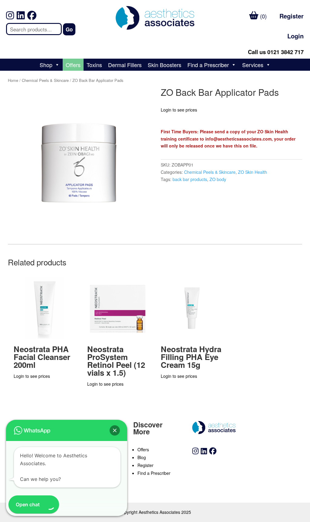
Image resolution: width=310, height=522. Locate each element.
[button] (115, 430)
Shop (46, 65)
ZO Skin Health (252, 172)
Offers (73, 65)
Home (13, 80)
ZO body (217, 179)
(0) (263, 16)
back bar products (190, 179)
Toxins (94, 65)
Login (295, 35)
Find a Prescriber (208, 65)
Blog (141, 457)
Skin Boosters (164, 65)
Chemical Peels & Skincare (45, 80)
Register (291, 15)
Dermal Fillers (125, 65)
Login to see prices (179, 110)
